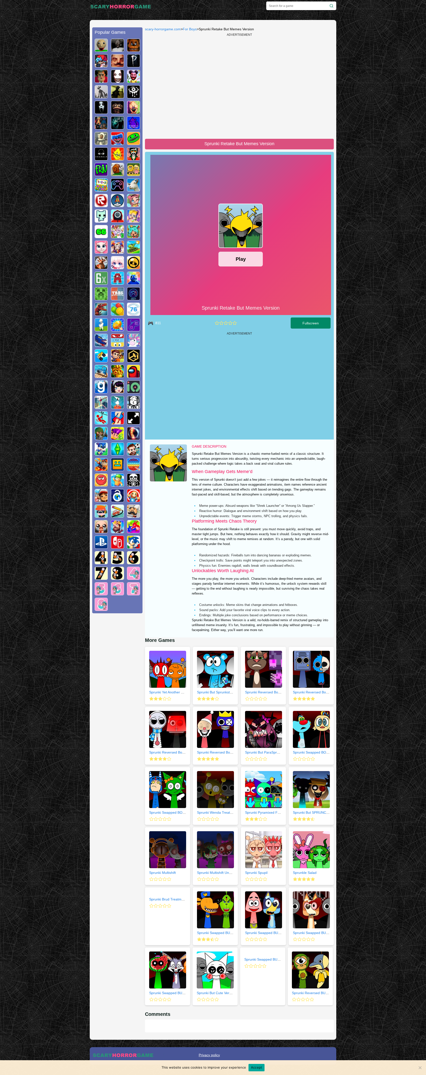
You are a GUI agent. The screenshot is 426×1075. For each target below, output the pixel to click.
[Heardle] (101, 158)
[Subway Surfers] (101, 500)
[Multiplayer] (101, 438)
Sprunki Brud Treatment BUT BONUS (178, 899)
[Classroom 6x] (101, 283)
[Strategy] (117, 531)
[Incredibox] (133, 158)
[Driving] (101, 469)
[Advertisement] (117, 692)
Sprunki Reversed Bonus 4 (266, 692)
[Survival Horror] (133, 96)
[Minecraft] (101, 298)
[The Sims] (117, 454)
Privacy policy (209, 1055)
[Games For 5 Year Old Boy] (117, 562)
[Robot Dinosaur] (101, 314)
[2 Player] (117, 422)
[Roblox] (101, 205)
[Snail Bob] (117, 174)
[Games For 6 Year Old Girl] (117, 593)
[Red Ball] (101, 485)
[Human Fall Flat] (101, 329)
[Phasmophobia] (133, 65)
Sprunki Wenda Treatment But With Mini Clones (234, 812)
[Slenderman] (117, 127)
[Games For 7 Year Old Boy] (101, 578)
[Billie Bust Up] (117, 236)
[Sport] (133, 454)
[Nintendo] (117, 547)
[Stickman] (133, 407)
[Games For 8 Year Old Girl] (101, 609)
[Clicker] (117, 329)
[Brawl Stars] (133, 267)
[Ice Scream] (133, 112)
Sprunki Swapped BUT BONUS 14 (175, 993)
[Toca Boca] (133, 236)
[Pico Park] (101, 221)
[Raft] (101, 376)
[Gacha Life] (117, 267)
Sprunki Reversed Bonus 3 (314, 692)
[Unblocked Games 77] (133, 298)
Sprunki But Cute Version (216, 993)
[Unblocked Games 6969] (133, 329)
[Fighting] (133, 531)
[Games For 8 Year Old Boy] (117, 578)
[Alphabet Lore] (117, 283)
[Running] (101, 454)
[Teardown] (133, 360)
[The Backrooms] (117, 96)
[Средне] (226, 323)
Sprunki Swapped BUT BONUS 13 (319, 933)
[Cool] (117, 345)
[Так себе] (221, 323)
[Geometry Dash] (117, 469)
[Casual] (117, 485)
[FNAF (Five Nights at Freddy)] (133, 50)
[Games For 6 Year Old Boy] (133, 562)
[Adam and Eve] (133, 174)
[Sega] (133, 547)
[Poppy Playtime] (117, 143)
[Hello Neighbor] (117, 65)
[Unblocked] (117, 500)
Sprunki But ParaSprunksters (267, 752)
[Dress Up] (117, 391)
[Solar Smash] (133, 438)
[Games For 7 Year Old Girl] (133, 593)
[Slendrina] (101, 112)
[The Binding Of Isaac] (101, 531)
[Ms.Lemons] (117, 158)
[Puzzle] (117, 516)
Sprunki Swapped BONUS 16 (172, 812)
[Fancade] (101, 360)
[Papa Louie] (133, 516)
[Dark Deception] (117, 112)
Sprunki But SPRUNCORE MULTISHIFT (324, 812)
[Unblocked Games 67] (117, 190)
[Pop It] (133, 469)
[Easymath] (101, 190)
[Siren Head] (101, 96)
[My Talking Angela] (101, 252)
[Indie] (117, 407)
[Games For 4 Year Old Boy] (101, 562)
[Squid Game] (117, 221)
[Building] (101, 407)
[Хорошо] (230, 323)
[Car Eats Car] (101, 345)
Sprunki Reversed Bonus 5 (218, 752)
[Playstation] (101, 547)
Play (241, 259)
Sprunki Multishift (162, 873)
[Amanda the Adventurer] (133, 81)
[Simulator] (101, 516)
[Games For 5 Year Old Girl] (101, 593)
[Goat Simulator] (133, 190)
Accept (256, 1067)
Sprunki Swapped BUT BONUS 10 (223, 933)
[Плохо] (217, 323)
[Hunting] (101, 267)
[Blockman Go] (133, 221)
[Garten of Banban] (133, 143)
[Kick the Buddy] (133, 500)
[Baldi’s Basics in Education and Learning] (101, 50)
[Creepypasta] (117, 81)
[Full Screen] (133, 422)
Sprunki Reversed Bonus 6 (170, 752)
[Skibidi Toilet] (101, 143)
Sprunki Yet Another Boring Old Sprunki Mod (183, 692)
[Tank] (133, 252)
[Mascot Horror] (101, 127)
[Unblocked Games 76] (133, 314)
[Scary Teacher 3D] (101, 81)
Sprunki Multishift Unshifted (218, 873)
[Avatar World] (133, 205)
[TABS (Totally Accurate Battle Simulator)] (117, 298)
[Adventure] (117, 376)
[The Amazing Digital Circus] (117, 252)
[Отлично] (234, 323)
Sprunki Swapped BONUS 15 (315, 752)
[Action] (117, 360)
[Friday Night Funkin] (101, 65)
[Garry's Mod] (101, 391)
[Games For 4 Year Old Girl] (133, 578)
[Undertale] (133, 485)
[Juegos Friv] (101, 174)
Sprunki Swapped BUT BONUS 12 (271, 933)
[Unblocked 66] (101, 236)
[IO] (133, 391)
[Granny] (117, 50)
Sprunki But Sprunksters (216, 692)
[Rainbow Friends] (133, 283)
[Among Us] (133, 376)
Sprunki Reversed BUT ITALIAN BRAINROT (326, 993)
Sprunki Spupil (256, 873)
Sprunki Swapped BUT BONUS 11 (270, 959)
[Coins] (117, 314)
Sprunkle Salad (305, 873)
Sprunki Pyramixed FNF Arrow (268, 812)
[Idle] (117, 438)
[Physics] (101, 422)
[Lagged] (117, 205)
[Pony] (133, 345)
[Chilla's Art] (133, 127)
